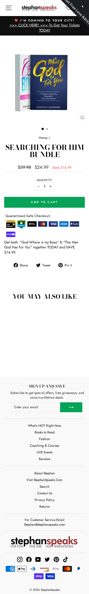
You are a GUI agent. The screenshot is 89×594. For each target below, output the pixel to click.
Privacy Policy (44, 499)
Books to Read (45, 432)
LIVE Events (44, 452)
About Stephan (44, 473)
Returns (44, 506)
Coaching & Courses (44, 445)
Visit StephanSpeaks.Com (44, 479)
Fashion (44, 438)
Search (44, 486)
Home (43, 137)
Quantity (44, 180)
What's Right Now (44, 425)
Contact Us (44, 493)
